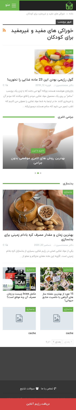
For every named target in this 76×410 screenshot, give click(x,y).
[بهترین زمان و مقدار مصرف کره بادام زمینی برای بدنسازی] (38, 210)
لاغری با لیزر (38, 150)
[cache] (56, 318)
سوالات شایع (27, 388)
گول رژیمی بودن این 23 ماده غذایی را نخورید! (40, 79)
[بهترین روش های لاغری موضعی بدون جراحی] (38, 146)
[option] (38, 148)
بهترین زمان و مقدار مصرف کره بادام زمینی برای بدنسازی (38, 237)
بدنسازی (68, 192)
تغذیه (69, 51)
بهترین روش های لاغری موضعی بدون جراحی (38, 160)
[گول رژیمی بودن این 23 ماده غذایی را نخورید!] (53, 61)
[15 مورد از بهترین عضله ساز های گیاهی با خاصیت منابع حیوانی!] (56, 278)
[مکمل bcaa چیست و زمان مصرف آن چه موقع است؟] (19, 278)
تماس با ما (47, 388)
